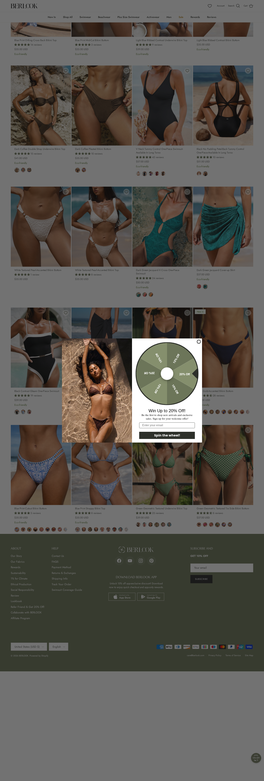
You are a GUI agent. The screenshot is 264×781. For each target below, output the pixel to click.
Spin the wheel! (167, 435)
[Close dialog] (199, 341)
